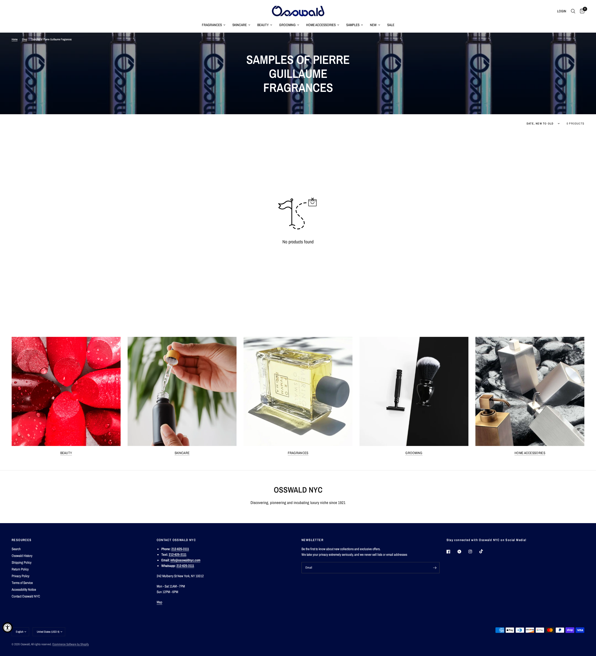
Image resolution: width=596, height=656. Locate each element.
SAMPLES (352, 24)
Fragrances (298, 453)
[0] (581, 11)
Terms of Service (22, 582)
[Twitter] (462, 551)
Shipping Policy (21, 562)
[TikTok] (484, 551)
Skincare (182, 453)
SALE (390, 24)
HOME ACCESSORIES (321, 24)
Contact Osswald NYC (26, 596)
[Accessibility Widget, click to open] (7, 627)
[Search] (573, 11)
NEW (373, 24)
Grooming (413, 453)
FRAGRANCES (212, 24)
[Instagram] (473, 551)
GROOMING (287, 24)
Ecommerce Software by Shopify (70, 644)
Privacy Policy (20, 575)
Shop (24, 39)
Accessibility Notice (24, 589)
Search (16, 548)
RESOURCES (22, 540)
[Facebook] (452, 551)
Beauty (66, 453)
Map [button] (160, 602)
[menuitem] (213, 25)
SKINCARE (239, 24)
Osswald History (22, 555)
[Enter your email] (435, 567)
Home (14, 39)
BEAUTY (263, 24)
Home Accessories (530, 453)
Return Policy (20, 569)
